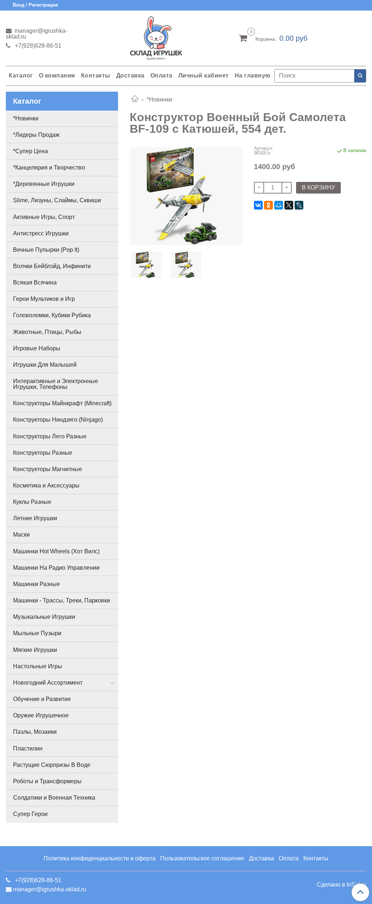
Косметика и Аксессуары (46, 485)
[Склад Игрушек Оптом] (156, 36)
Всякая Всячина (35, 282)
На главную (253, 75)
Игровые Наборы (36, 348)
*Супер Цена (30, 151)
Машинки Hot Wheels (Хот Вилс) (56, 551)
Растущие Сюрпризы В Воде (51, 765)
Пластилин (28, 748)
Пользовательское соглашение (202, 858)
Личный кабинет (203, 75)
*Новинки (159, 99)
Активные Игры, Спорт (44, 217)
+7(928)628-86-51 (37, 46)
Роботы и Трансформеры (47, 781)
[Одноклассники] (268, 205)
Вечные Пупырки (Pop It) (46, 250)
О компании (57, 75)
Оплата (161, 75)
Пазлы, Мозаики (35, 732)
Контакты (95, 75)
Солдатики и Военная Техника (54, 798)
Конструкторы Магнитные (47, 469)
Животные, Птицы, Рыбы (47, 332)
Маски (21, 534)
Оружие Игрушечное (41, 715)
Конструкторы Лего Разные (49, 436)
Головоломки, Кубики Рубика (52, 315)
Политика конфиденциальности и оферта (99, 858)
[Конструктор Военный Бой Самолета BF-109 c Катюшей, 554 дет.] (186, 195)
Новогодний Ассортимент (47, 683)
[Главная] (134, 99)
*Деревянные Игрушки (43, 184)
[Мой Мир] (278, 205)
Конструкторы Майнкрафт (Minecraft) (62, 403)
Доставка (130, 75)
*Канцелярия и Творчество (49, 167)
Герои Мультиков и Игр (44, 299)
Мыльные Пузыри (37, 633)
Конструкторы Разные (42, 453)
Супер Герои (30, 814)
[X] (288, 205)
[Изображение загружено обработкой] (186, 265)
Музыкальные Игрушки (44, 617)
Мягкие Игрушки (35, 650)
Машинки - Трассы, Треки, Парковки (61, 600)
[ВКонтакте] (258, 205)
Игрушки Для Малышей (45, 365)
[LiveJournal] (299, 205)
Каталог (21, 75)
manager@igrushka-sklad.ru (36, 34)
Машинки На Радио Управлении (56, 568)
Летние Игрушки (35, 518)
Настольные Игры (37, 666)
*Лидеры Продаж (36, 135)
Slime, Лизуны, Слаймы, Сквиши (57, 200)
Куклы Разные (32, 502)
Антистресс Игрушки (41, 233)
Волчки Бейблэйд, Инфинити (52, 266)
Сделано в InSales (341, 885)
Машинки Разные (36, 584)
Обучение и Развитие (42, 699)
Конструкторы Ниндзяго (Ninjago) (58, 420)
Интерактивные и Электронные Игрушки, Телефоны (55, 384)
